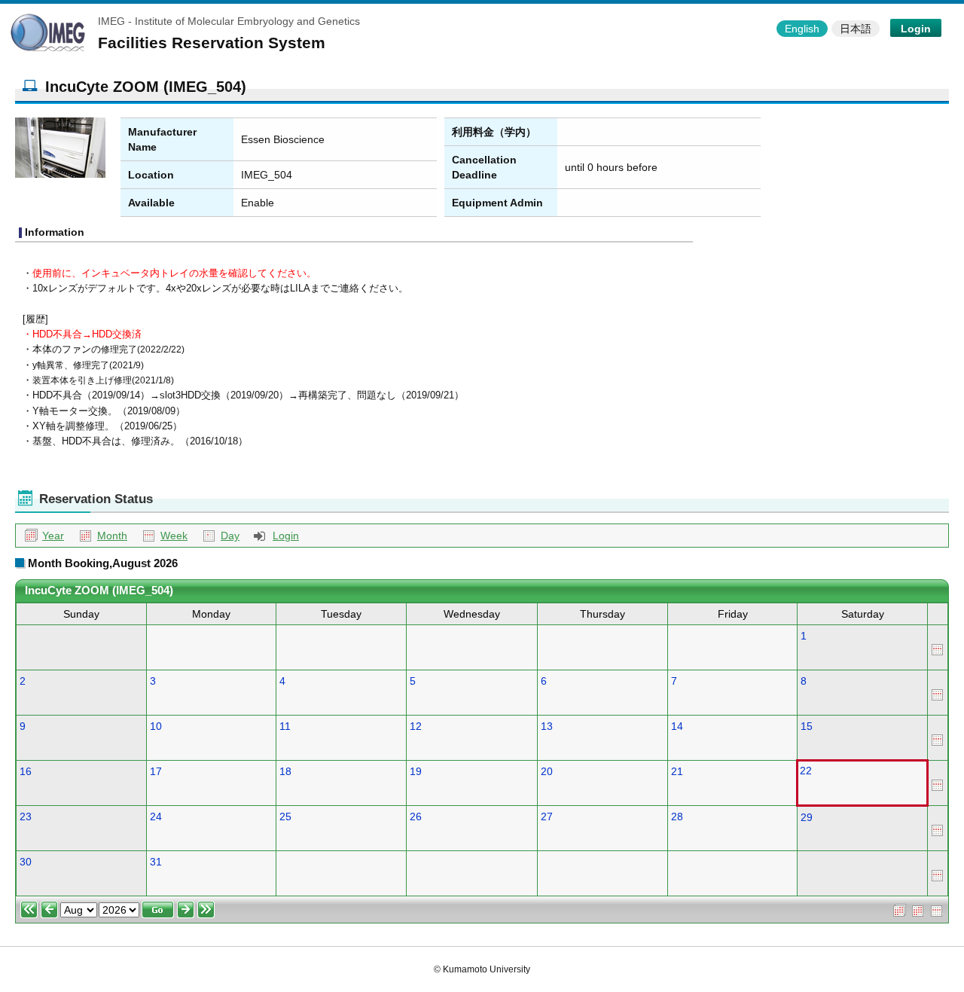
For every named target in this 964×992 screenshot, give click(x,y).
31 (156, 862)
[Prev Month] (49, 909)
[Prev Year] (29, 909)
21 (677, 771)
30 (26, 862)
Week (174, 536)
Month (112, 536)
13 (547, 726)
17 (156, 771)
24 (156, 816)
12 (416, 726)
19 (416, 771)
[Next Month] (185, 909)
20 (547, 771)
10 (156, 726)
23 (26, 816)
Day (230, 536)
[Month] (918, 909)
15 (807, 726)
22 (806, 771)
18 (285, 771)
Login (916, 29)
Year (53, 536)
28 (677, 816)
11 (285, 726)
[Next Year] (206, 909)
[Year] (900, 909)
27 (547, 816)
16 (26, 771)
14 (677, 726)
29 (807, 817)
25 (285, 816)
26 (416, 816)
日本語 (855, 29)
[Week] (938, 648)
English (802, 29)
